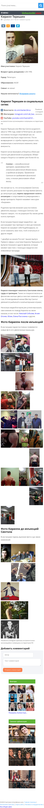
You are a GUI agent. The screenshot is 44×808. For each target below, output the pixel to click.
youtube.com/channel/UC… (23, 118)
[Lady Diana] (21, 693)
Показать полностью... (18, 713)
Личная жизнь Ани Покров (20, 737)
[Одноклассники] (8, 26)
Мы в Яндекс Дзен (6, 807)
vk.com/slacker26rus (22, 110)
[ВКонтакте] (3, 26)
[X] (17, 26)
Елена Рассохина (20, 316)
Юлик (10, 316)
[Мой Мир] (12, 26)
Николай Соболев (26, 313)
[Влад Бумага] (13, 693)
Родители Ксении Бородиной (20, 760)
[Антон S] (21, 710)
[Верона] (30, 693)
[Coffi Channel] (13, 701)
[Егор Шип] (30, 701)
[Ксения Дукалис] (30, 710)
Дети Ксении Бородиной (19, 782)
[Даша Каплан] (13, 710)
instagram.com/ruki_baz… (25, 114)
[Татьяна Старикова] (21, 701)
